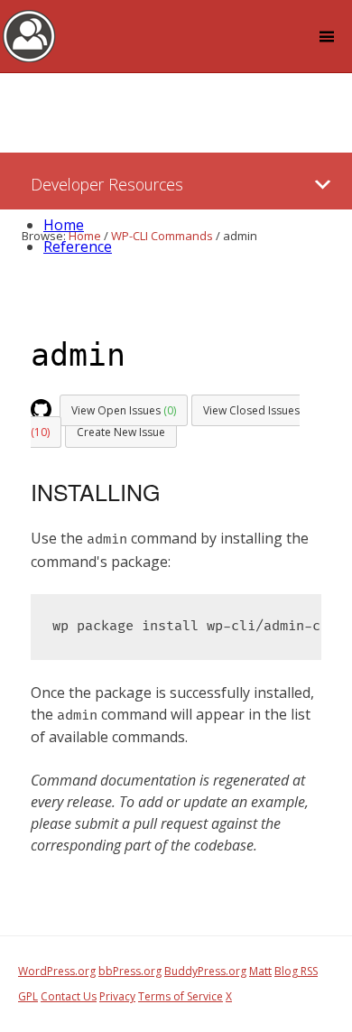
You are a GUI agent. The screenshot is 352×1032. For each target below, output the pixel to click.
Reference (77, 246)
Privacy (117, 996)
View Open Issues (123, 410)
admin (78, 355)
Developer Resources (107, 184)
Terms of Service (180, 996)
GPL (28, 996)
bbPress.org (130, 971)
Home (63, 225)
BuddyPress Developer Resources (29, 35)
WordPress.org (57, 971)
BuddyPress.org (205, 971)
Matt (260, 971)
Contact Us (69, 996)
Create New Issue (121, 432)
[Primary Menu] (322, 184)
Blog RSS (296, 971)
